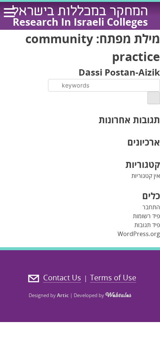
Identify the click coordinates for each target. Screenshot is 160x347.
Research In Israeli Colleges (80, 22)
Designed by (49, 295)
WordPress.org (139, 234)
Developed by (89, 295)
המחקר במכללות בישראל (80, 12)
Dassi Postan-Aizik (119, 72)
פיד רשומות (146, 216)
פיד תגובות (147, 225)
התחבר (151, 207)
